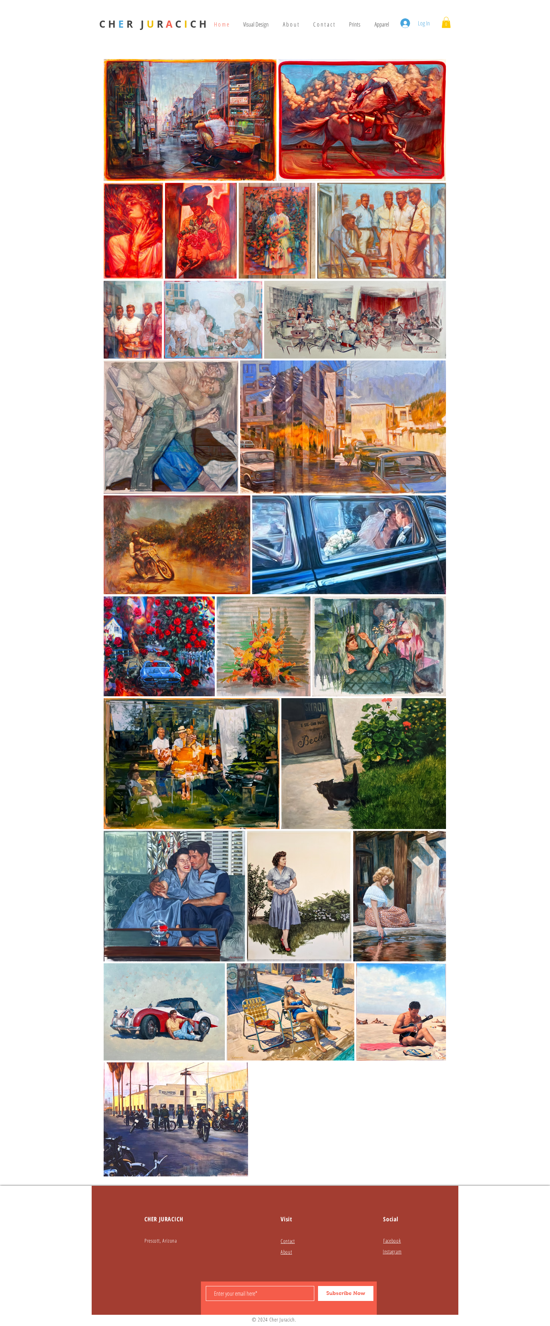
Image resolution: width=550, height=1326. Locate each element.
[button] (446, 22)
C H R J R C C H (153, 24)
